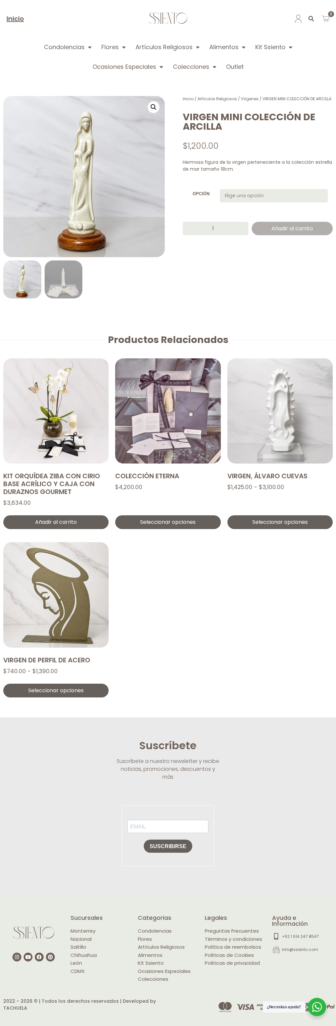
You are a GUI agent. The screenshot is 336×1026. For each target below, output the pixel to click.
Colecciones (191, 67)
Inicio (15, 18)
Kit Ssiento (270, 47)
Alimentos (224, 47)
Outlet (235, 67)
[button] (311, 19)
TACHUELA (15, 1008)
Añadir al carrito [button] (56, 522)
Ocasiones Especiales (124, 67)
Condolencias (64, 47)
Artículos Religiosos (164, 47)
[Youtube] (28, 957)
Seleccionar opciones (168, 522)
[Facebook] (39, 957)
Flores (110, 47)
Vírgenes (250, 99)
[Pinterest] (50, 957)
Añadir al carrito (292, 228)
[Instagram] (16, 957)
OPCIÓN (201, 194)
